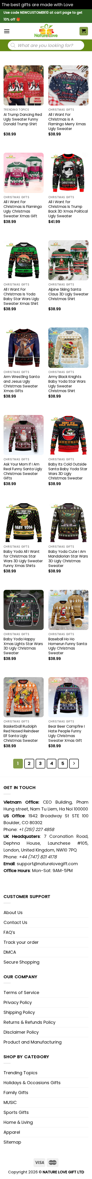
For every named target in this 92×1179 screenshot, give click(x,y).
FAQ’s (9, 932)
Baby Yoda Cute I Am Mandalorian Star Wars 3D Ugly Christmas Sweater (68, 558)
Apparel (12, 1132)
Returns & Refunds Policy (29, 1022)
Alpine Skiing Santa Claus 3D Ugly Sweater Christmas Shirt (68, 294)
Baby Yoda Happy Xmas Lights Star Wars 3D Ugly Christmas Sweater (23, 646)
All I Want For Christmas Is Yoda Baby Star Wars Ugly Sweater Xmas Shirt (21, 296)
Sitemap (12, 1142)
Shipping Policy (19, 1012)
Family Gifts (16, 1092)
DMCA (10, 952)
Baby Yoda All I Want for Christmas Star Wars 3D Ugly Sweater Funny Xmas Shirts (23, 558)
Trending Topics (21, 1073)
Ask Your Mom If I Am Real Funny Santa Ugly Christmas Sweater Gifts (23, 471)
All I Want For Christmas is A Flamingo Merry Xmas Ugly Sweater (67, 121)
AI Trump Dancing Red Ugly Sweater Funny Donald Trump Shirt (23, 119)
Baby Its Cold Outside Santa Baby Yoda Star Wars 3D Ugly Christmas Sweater (67, 471)
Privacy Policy (18, 1002)
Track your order (21, 942)
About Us (13, 912)
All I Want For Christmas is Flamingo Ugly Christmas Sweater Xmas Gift (23, 209)
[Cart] (83, 31)
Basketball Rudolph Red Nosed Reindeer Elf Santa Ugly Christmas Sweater (21, 733)
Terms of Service (21, 992)
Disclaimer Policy (21, 1032)
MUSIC (10, 1102)
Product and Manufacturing (33, 1042)
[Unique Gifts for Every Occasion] (46, 31)
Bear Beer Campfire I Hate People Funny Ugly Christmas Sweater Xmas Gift (66, 733)
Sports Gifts (16, 1112)
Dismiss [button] (82, 5)
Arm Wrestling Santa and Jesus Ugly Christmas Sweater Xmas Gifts (22, 383)
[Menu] (7, 31)
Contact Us (15, 922)
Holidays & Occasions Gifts (32, 1083)
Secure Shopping (21, 962)
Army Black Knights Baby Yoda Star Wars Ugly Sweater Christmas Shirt (67, 383)
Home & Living (18, 1122)
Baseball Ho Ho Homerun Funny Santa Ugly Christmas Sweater (67, 646)
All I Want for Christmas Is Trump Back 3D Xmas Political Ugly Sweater (68, 209)
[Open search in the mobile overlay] (46, 45)
